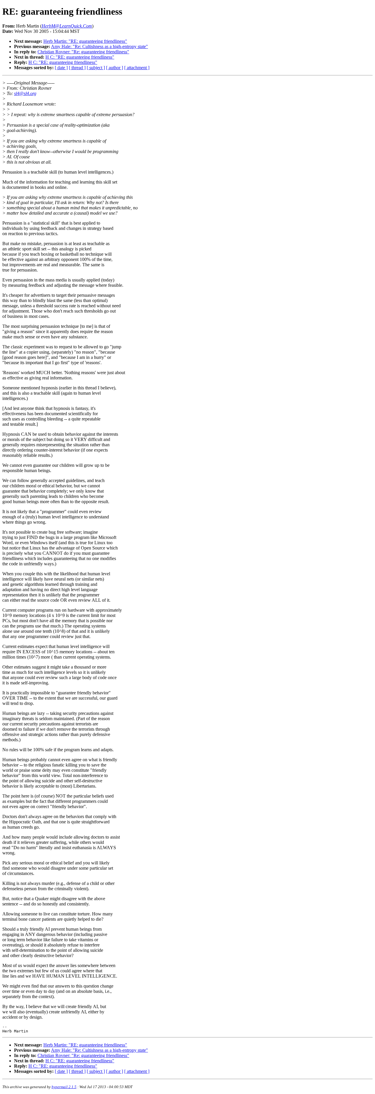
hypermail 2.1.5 (64, 1087)
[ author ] (114, 67)
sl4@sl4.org (25, 93)
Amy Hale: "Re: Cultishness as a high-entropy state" (99, 46)
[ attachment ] (136, 67)
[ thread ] (77, 67)
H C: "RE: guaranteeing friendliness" (79, 57)
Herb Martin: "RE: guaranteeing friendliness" (85, 41)
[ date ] (61, 67)
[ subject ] (96, 67)
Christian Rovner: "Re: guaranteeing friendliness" (83, 51)
